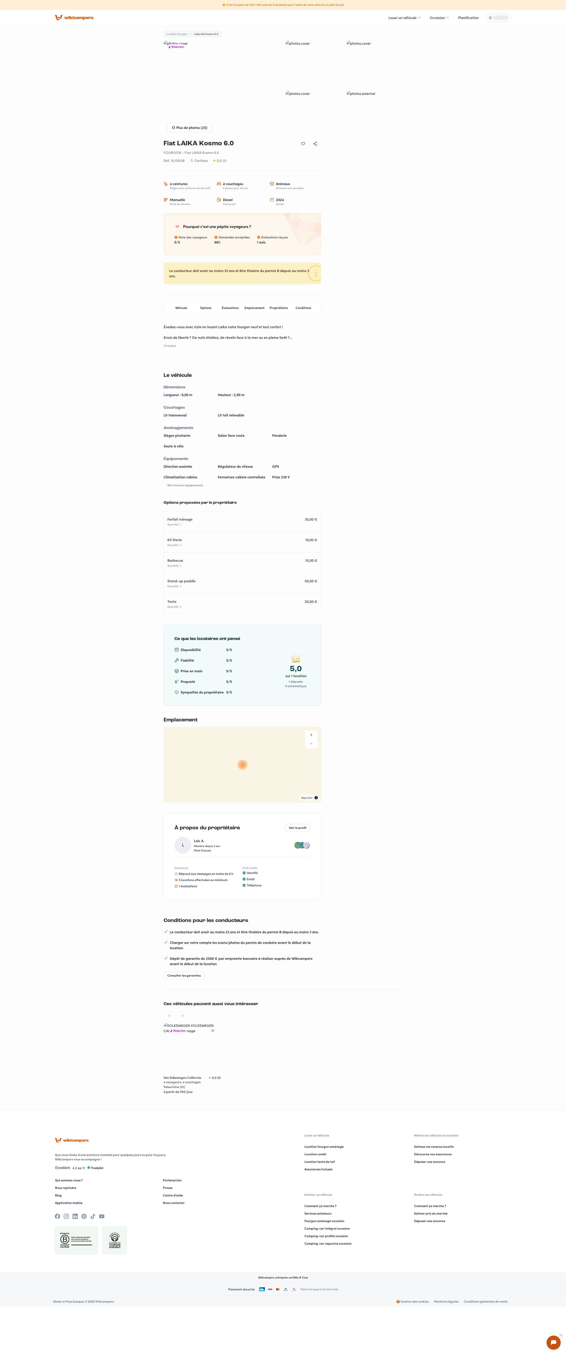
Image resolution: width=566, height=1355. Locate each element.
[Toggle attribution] (316, 797)
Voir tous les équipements (185, 485)
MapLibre (307, 797)
